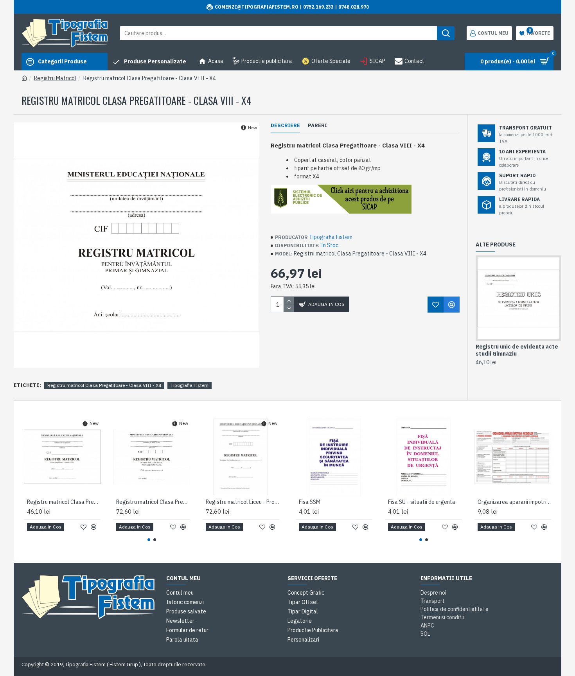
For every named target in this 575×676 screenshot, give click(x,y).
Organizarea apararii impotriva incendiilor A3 (514, 501)
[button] (148, 539)
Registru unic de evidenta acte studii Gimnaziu (517, 350)
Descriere (285, 125)
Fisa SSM (309, 501)
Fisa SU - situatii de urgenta (421, 501)
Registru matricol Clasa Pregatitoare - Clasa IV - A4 (64, 501)
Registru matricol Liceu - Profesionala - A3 (242, 501)
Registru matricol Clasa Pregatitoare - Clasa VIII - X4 (104, 385)
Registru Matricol (55, 78)
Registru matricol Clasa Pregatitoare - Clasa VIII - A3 (153, 501)
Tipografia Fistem (330, 237)
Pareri (317, 125)
